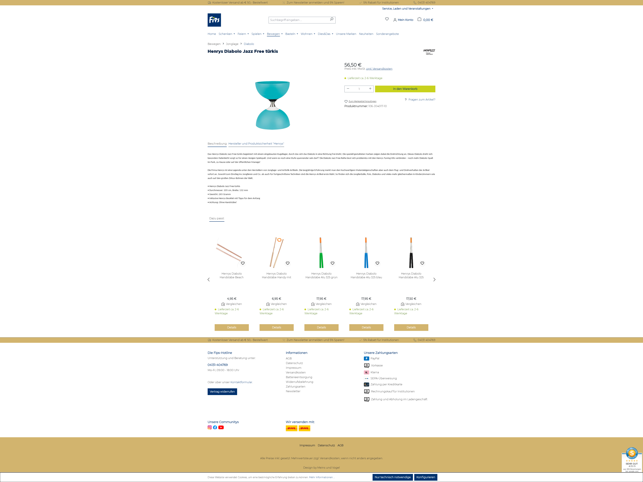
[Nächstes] (434, 280)
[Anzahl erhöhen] (370, 89)
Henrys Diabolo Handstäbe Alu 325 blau (366, 275)
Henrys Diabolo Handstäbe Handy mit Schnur (276, 275)
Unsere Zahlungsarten (381, 353)
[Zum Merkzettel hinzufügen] (242, 263)
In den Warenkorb (405, 88)
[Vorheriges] (208, 280)
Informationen (296, 353)
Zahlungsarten (295, 386)
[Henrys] (429, 52)
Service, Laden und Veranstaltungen (406, 8)
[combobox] (298, 20)
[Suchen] (332, 20)
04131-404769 (218, 365)
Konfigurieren (425, 477)
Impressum (293, 367)
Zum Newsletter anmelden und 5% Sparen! (315, 2)
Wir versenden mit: (300, 422)
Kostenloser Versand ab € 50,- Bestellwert (240, 2)
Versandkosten (296, 372)
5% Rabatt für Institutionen (381, 2)
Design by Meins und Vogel (321, 467)
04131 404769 (426, 2)
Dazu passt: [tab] (216, 218)
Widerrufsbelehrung (299, 381)
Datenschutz (294, 363)
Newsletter (293, 391)
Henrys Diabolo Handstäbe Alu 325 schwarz (411, 275)
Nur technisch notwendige (393, 477)
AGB (289, 358)
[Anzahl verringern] (347, 89)
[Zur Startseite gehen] (214, 20)
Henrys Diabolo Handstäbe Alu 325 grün (321, 275)
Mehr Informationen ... (322, 477)
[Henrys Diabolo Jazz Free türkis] (272, 99)
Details (231, 327)
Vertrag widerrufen (222, 391)
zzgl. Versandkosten (379, 68)
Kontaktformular (241, 382)
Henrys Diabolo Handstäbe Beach (232, 275)
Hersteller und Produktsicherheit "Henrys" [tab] (256, 143)
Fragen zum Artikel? (422, 99)
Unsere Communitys (223, 422)
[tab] (217, 144)
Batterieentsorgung (299, 377)
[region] (272, 99)
